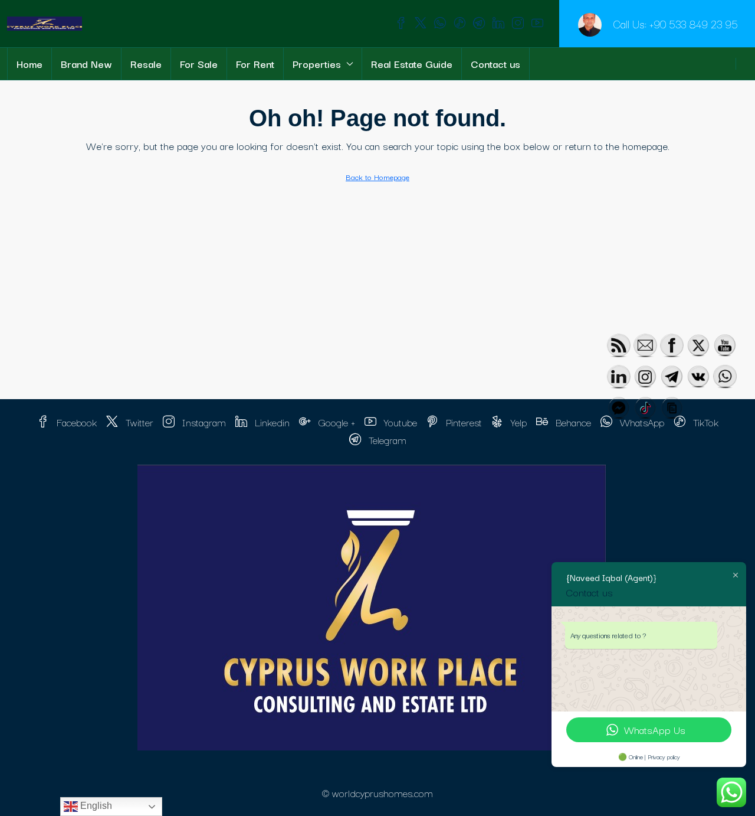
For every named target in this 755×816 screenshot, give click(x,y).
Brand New (86, 63)
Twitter (138, 422)
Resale (146, 63)
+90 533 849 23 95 (693, 23)
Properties (317, 63)
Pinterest (462, 422)
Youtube (399, 422)
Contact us (495, 63)
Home (29, 63)
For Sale (199, 63)
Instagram (202, 422)
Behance (572, 422)
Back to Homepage (377, 176)
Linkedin (271, 422)
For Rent (255, 63)
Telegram (386, 440)
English (95, 806)
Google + (335, 422)
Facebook (75, 422)
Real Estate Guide (411, 63)
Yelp (517, 422)
